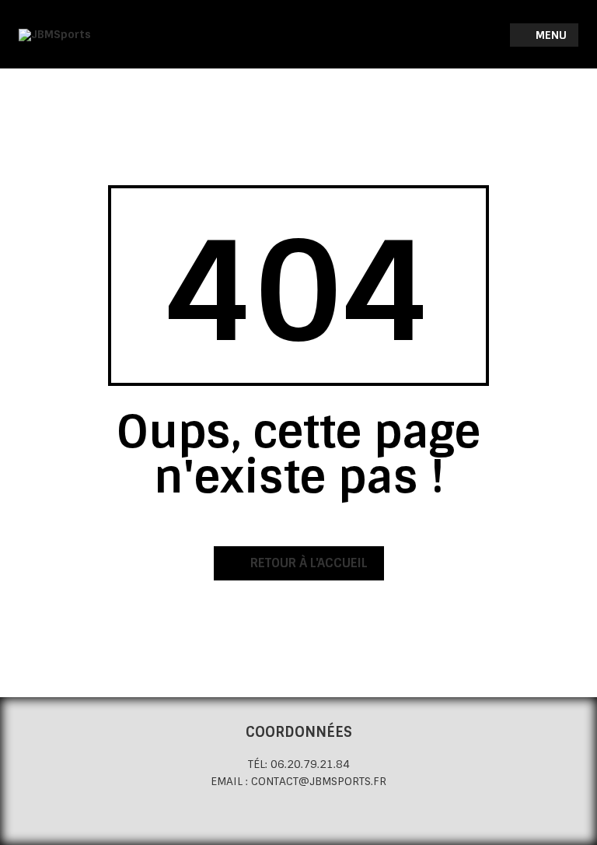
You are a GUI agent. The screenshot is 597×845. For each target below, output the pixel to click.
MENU (549, 35)
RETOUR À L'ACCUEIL (307, 563)
